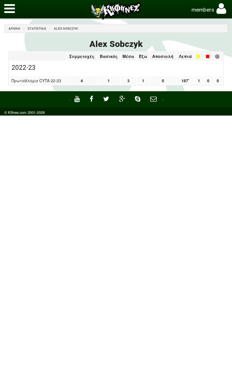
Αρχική (14, 28)
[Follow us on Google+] (123, 98)
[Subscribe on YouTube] (77, 98)
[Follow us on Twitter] (107, 98)
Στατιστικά (37, 28)
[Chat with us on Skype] (138, 98)
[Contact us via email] (154, 98)
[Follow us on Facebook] (92, 98)
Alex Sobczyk (66, 28)
